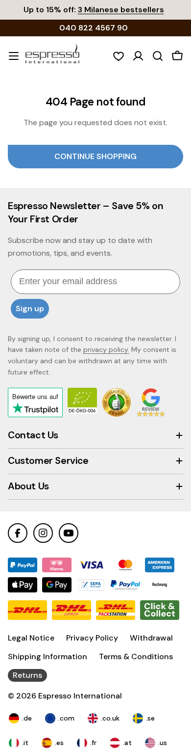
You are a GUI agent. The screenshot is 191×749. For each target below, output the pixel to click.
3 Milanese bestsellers (121, 9)
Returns (27, 675)
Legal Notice (31, 638)
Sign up (30, 308)
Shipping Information (47, 656)
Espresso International (80, 696)
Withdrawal (151, 638)
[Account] (138, 56)
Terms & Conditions (136, 656)
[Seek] (158, 56)
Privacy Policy (92, 638)
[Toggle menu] (14, 56)
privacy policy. (106, 349)
